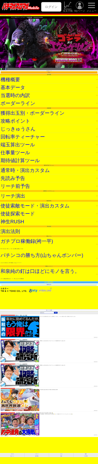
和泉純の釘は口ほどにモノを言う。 (40, 273)
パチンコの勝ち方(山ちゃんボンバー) (42, 257)
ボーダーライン (18, 103)
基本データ (13, 87)
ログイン (51, 7)
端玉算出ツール (18, 144)
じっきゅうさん (18, 129)
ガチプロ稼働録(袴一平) (27, 243)
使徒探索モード (18, 213)
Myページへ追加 (49, 310)
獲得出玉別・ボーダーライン (33, 113)
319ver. (49, 72)
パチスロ (12, 453)
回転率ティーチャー (23, 136)
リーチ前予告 (15, 186)
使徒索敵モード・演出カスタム (35, 205)
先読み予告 (13, 178)
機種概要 (10, 79)
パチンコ (36, 453)
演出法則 (10, 231)
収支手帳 (68, 10)
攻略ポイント (15, 121)
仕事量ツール (15, 152)
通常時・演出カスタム (25, 170)
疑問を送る (49, 284)
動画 (86, 453)
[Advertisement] (34, 301)
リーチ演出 (13, 196)
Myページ (79, 10)
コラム (61, 453)
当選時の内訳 (15, 95)
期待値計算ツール (20, 160)
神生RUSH (12, 221)
